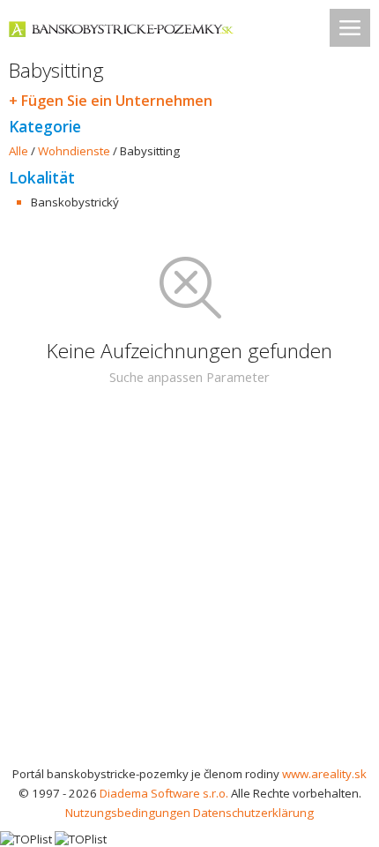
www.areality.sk (324, 774)
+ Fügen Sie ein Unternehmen (110, 100)
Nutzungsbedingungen (127, 813)
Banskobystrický (75, 202)
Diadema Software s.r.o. (164, 793)
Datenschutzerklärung (253, 813)
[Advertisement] (189, 586)
